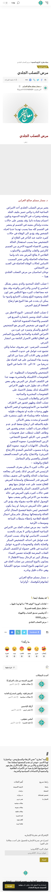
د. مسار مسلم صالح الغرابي (31, 86)
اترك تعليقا (8, 667)
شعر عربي (26, 710)
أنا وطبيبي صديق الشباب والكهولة (32, 613)
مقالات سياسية (25, 697)
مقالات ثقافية (25, 684)
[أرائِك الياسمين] (41, 710)
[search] (18, 3)
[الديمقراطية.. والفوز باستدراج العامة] (41, 697)
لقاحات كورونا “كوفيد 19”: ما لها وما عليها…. (28, 603)
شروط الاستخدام (33, 887)
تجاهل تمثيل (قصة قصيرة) (36, 608)
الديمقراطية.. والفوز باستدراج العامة (18, 693)
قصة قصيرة (26, 723)
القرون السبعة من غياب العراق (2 (20, 680)
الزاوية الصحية (43, 67)
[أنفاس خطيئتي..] (41, 723)
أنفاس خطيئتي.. (26, 719)
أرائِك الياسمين (27, 706)
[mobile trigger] (46, 3)
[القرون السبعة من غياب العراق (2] (41, 684)
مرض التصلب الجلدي (38, 622)
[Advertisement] (25, 32)
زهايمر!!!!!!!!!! (41, 617)
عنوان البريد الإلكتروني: (39, 849)
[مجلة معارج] (41, 3)
